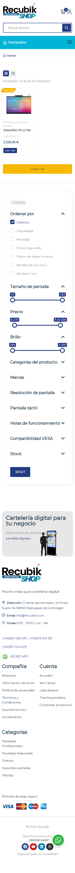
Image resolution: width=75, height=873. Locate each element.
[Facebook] (25, 846)
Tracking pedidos (52, 697)
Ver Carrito (48, 683)
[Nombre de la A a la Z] (12, 264)
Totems (7, 761)
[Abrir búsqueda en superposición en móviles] (37, 28)
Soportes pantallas (16, 768)
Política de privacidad (18, 690)
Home (11, 56)
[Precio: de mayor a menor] (12, 256)
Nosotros (9, 675)
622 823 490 (19, 656)
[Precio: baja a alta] (12, 247)
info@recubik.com (30, 615)
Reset (20, 472)
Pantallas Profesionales (12, 743)
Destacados (17, 42)
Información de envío (18, 683)
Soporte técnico (14, 710)
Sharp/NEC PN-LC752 (17, 130)
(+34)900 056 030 (14, 638)
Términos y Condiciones (11, 700)
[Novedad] (12, 239)
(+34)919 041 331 (41, 638)
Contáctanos (11, 717)
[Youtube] (33, 846)
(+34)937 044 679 (14, 647)
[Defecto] (12, 222)
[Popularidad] (12, 230)
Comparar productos (56, 705)
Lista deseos (49, 690)
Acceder (46, 675)
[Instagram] (49, 846)
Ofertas (7, 775)
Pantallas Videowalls (17, 753)
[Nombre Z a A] (12, 273)
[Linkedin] (41, 846)
